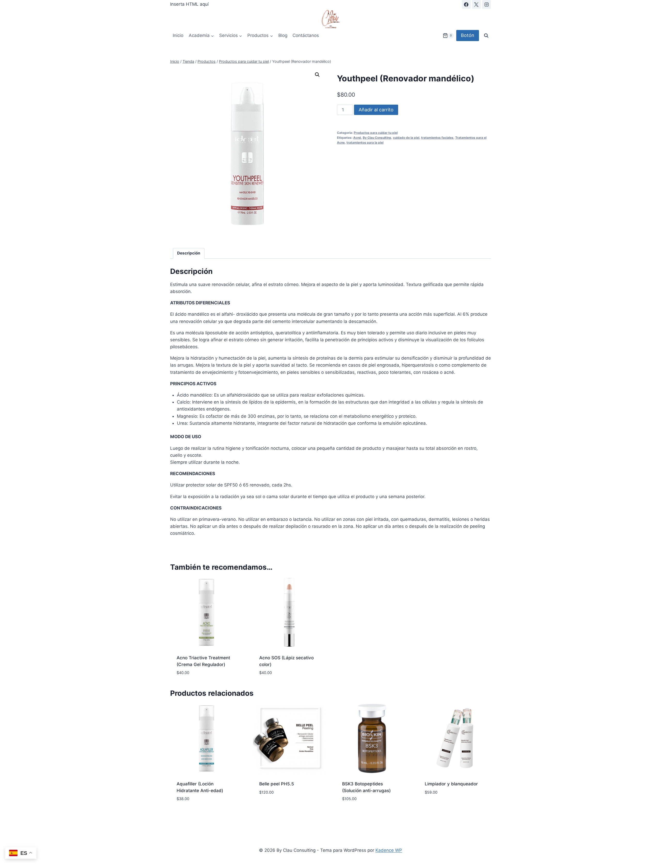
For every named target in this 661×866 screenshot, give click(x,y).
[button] (317, 74)
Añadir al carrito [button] (444, 808)
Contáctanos (306, 35)
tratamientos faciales (437, 138)
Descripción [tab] (188, 253)
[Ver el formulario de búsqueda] (486, 35)
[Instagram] (486, 4)
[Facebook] (466, 4)
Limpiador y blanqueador (451, 783)
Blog (282, 35)
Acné (357, 138)
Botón (467, 35)
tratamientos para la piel (365, 142)
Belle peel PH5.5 (276, 783)
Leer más (268, 808)
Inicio (178, 35)
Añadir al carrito (376, 109)
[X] (476, 4)
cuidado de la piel (406, 138)
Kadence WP (388, 850)
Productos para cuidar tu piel (376, 133)
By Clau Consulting (377, 138)
